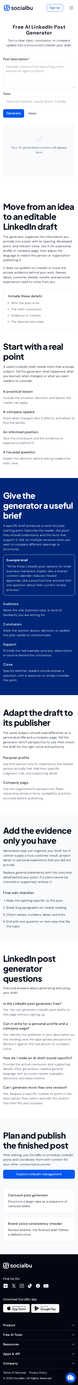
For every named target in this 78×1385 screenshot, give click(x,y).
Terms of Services (14, 1372)
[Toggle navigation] (71, 7)
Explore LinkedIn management (39, 1174)
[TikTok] (31, 1286)
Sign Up (55, 8)
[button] (71, 1378)
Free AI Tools (12, 1335)
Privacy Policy (38, 1372)
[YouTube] (47, 1286)
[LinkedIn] (7, 1286)
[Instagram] (23, 1286)
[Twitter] (15, 1286)
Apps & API (11, 1354)
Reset (32, 113)
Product (9, 1325)
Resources (11, 1344)
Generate (13, 113)
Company (10, 1363)
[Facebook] (39, 1286)
